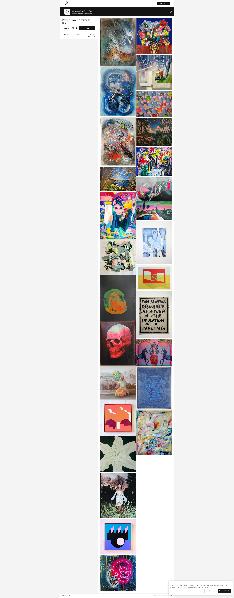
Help (155, 596)
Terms (159, 596)
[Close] (230, 583)
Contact (169, 596)
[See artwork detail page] (118, 42)
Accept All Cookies (224, 591)
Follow (87, 28)
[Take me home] (66, 3)
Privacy (164, 596)
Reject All (210, 591)
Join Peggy (163, 3)
